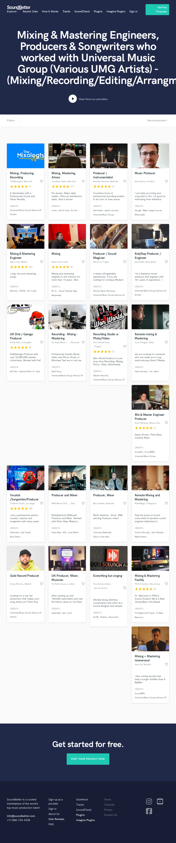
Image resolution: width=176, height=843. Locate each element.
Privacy (108, 810)
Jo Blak (159, 613)
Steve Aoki (113, 617)
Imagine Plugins (116, 11)
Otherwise (14, 532)
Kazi (38, 371)
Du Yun (74, 210)
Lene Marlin (73, 532)
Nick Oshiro (15, 537)
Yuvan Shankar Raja (68, 291)
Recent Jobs (30, 11)
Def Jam (14, 371)
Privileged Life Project (145, 613)
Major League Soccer (152, 210)
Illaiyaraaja (56, 295)
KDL (65, 532)
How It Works (50, 11)
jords (69, 613)
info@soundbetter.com (21, 816)
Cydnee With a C (26, 371)
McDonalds (140, 215)
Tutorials (109, 804)
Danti (156, 371)
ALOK (96, 617)
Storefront (82, 799)
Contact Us (110, 815)
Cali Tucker (26, 532)
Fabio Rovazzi (141, 371)
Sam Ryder (98, 210)
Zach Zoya (56, 371)
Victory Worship (142, 532)
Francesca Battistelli (102, 532)
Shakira (103, 617)
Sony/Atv (139, 452)
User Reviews (56, 819)
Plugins (98, 11)
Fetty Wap (56, 532)
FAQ (51, 824)
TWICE (22, 291)
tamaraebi (56, 613)
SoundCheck (82, 11)
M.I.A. (54, 291)
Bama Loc (139, 617)
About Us (53, 814)
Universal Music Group (103, 215)
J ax (150, 371)
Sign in (133, 11)
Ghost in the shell (101, 537)
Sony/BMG (150, 452)
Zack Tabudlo (157, 532)
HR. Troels (31, 291)
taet (64, 613)
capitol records (111, 210)
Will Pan (14, 291)
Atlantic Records (100, 375)
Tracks (66, 11)
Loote (54, 210)
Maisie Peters (141, 537)
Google (138, 210)
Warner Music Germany (104, 291)
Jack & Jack (63, 210)
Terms (107, 799)
